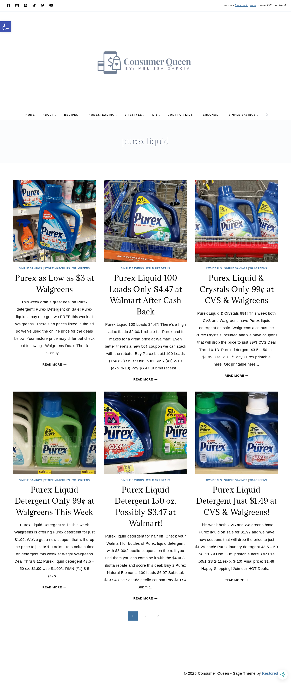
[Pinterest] (25, 5)
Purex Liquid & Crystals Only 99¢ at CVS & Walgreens (237, 289)
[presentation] (54, 221)
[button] (5, 26)
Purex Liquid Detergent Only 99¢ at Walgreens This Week (54, 500)
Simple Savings (30, 268)
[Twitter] (42, 5)
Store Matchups (57, 268)
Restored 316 (274, 673)
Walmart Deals (158, 268)
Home (30, 114)
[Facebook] (8, 5)
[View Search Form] (266, 114)
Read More (54, 364)
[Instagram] (17, 5)
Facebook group (245, 5)
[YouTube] (51, 5)
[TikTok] (34, 5)
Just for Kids (180, 114)
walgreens (81, 268)
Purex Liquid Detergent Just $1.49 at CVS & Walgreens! (236, 500)
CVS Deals (214, 268)
